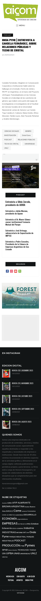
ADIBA (9, 503)
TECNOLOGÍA (23, 550)
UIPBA (9, 553)
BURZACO (9, 511)
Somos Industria (12, 550)
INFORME (19, 532)
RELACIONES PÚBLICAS (26, 140)
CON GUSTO (21, 576)
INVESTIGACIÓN (10, 135)
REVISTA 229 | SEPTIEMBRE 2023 (23, 409)
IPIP (28, 532)
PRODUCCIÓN (11, 545)
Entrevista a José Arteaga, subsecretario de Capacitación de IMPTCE (19, 233)
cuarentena (19, 515)
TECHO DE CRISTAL (11, 144)
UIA (4, 553)
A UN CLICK (31, 576)
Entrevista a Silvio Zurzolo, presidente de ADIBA (18, 203)
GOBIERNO (20, 528)
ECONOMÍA (9, 518)
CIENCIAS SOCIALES (11, 131)
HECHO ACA (10, 576)
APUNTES (19, 580)
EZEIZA (14, 528)
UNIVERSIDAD (30, 144)
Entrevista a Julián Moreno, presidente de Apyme (16, 212)
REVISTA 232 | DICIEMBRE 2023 (22, 370)
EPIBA (29, 524)
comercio (24, 511)
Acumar (4, 503)
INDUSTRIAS (9, 532)
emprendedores (22, 519)
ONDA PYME (29, 580)
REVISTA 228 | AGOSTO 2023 (21, 421)
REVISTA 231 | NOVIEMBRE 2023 (22, 383)
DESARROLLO (30, 515)
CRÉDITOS (12, 515)
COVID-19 (5, 515)
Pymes (30, 545)
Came (17, 510)
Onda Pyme (26, 135)
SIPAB (5, 550)
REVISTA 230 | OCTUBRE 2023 (22, 396)
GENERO (28, 131)
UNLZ (6, 148)
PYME (22, 546)
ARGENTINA (18, 506)
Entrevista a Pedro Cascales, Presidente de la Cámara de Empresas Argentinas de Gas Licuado (17, 245)
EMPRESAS (9, 523)
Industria (29, 528)
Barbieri (27, 507)
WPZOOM (20, 593)
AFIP (14, 502)
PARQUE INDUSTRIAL (17, 537)
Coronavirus (31, 511)
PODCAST (7, 35)
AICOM (20, 569)
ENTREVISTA (22, 524)
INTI (24, 532)
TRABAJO (32, 550)
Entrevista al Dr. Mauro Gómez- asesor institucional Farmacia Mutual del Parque (18, 222)
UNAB (17, 553)
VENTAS (5, 557)
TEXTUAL (11, 580)
